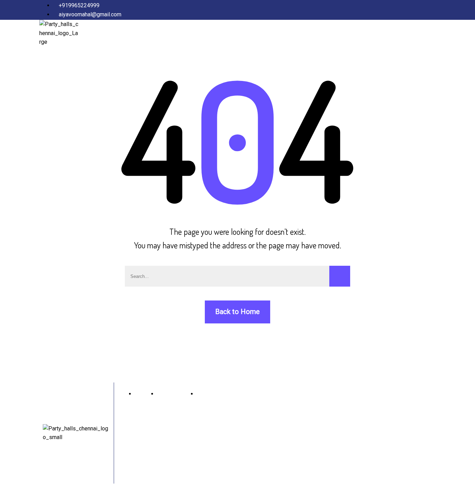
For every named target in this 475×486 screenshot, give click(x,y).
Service (379, 34)
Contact (426, 34)
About (354, 34)
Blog (403, 34)
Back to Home (237, 311)
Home (331, 34)
